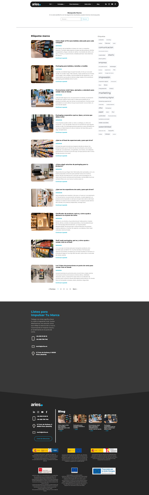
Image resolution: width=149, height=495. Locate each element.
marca (111, 88)
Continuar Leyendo (61, 58)
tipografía (111, 130)
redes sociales (103, 122)
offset (101, 108)
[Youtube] (112, 4)
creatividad (102, 55)
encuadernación (103, 66)
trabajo (100, 134)
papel (101, 112)
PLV (50, 4)
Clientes (107, 43)
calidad (100, 43)
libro (100, 85)
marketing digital (106, 97)
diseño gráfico (102, 58)
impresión (104, 77)
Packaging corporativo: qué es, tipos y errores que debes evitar (74, 116)
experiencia (107, 69)
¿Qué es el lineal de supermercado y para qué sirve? (74, 140)
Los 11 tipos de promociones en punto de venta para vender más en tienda (74, 266)
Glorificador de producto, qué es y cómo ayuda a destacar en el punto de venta (73, 214)
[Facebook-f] (115, 4)
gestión (100, 73)
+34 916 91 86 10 (41, 336)
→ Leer (60, 430)
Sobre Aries (88, 4)
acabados (101, 39)
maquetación (102, 88)
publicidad (102, 116)
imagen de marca (109, 73)
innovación (113, 81)
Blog (98, 4)
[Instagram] (109, 4)
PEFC (107, 112)
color (114, 43)
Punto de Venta (112, 115)
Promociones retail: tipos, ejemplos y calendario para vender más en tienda (75, 91)
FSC (114, 70)
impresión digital (103, 81)
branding (109, 39)
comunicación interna (103, 51)
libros (105, 85)
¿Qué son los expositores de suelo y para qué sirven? (75, 189)
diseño (111, 55)
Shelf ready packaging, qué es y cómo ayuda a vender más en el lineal (72, 241)
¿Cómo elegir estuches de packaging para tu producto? (72, 165)
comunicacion (106, 47)
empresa (103, 62)
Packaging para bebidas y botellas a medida (72, 66)
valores (114, 134)
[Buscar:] (71, 19)
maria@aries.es (41, 346)
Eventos (100, 69)
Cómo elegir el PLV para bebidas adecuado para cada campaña (75, 41)
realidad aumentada (104, 119)
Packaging (60, 4)
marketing (105, 92)
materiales (101, 104)
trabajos (107, 134)
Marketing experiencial (105, 101)
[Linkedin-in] (105, 4)
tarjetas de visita (102, 130)
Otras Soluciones (74, 4)
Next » (75, 289)
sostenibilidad (105, 127)
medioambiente (110, 104)
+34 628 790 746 (42, 339)
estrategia (113, 66)
